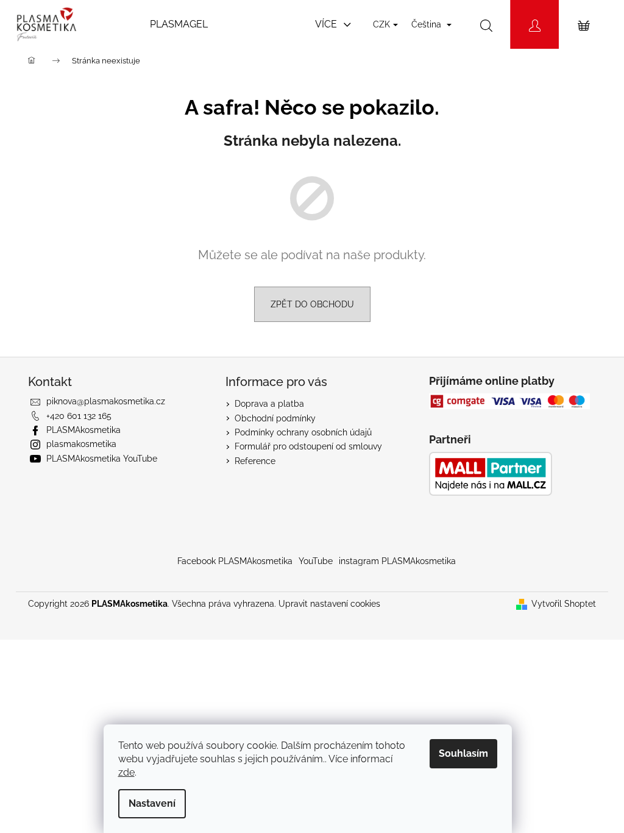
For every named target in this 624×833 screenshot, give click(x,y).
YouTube (316, 561)
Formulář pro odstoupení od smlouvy (308, 446)
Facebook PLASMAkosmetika (234, 561)
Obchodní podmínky (275, 418)
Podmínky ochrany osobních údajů (303, 432)
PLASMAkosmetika (83, 430)
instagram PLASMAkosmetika (397, 561)
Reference (255, 461)
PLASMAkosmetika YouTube (101, 458)
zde (126, 772)
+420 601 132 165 (79, 416)
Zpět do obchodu (312, 304)
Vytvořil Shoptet (563, 604)
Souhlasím (463, 753)
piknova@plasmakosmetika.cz (105, 401)
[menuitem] (179, 24)
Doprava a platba (269, 404)
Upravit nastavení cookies (329, 604)
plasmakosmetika (81, 444)
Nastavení (152, 803)
